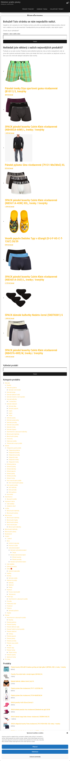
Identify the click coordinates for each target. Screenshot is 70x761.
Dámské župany (11, 429)
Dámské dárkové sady (13, 394)
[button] (67, 733)
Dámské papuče (13, 408)
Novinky (9, 576)
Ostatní (7, 536)
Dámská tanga (42, 9)
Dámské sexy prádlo (13, 425)
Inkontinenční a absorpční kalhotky (17, 432)
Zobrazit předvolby (35, 757)
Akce (8, 541)
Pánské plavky (11, 638)
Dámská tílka (12, 406)
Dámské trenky (11, 427)
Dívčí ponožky (12, 490)
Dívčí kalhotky (12, 487)
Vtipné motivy (13, 652)
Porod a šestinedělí (14, 592)
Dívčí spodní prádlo (12, 485)
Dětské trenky (11, 478)
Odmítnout (35, 752)
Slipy (10, 645)
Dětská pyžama (11, 464)
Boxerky (11, 620)
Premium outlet (13, 545)
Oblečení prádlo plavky (10, 2)
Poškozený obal (11, 603)
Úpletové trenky (11, 657)
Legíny (10, 411)
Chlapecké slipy (13, 457)
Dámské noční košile (15, 390)
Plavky (10, 587)
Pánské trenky (11, 650)
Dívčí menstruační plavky (16, 483)
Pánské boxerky (11, 624)
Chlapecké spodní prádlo (14, 448)
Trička (10, 415)
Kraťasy (11, 634)
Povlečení (9, 606)
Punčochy (10, 439)
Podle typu (10, 596)
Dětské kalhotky (11, 469)
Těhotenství (12, 594)
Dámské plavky (11, 418)
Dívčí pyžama (12, 492)
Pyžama (9, 608)
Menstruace (8, 515)
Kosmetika (10, 494)
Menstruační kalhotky (13, 434)
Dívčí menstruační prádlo (14, 480)
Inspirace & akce (10, 501)
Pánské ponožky (28, 9)
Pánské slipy (10, 648)
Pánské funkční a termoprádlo (15, 629)
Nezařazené (8, 534)
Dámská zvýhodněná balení (18, 550)
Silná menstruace (12, 525)
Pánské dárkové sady (13, 627)
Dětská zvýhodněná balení (18, 555)
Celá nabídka (10, 504)
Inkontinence (8, 497)
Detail (11, 95)
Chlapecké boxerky (14, 452)
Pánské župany (11, 655)
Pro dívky (7, 659)
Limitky (7, 508)
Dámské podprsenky (13, 420)
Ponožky (9, 601)
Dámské (7, 383)
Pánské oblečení (11, 631)
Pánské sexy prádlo (12, 643)
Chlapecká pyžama (14, 450)
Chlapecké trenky (57, 9)
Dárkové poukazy (12, 566)
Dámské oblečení (12, 404)
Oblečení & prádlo (12, 580)
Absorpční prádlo (12, 499)
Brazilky (9, 385)
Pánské (7, 615)
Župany (9, 613)
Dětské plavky (11, 473)
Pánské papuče (11, 636)
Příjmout (35, 747)
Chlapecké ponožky (14, 455)
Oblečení (11, 585)
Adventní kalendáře (14, 571)
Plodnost (9, 590)
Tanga (14, 552)
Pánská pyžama (11, 622)
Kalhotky (11, 583)
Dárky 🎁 (9, 569)
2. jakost (9, 538)
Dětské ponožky (11, 476)
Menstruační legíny (12, 520)
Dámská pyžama (12, 387)
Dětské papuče (11, 471)
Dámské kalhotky (12, 399)
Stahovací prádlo (12, 441)
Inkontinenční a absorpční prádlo (18, 599)
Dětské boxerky (11, 466)
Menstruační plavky (12, 436)
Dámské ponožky (12, 422)
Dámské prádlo (13, 578)
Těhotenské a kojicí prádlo (14, 443)
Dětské (7, 446)
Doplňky (9, 573)
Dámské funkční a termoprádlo (16, 397)
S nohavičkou (12, 401)
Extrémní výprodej (14, 543)
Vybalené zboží (11, 506)
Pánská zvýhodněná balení (18, 562)
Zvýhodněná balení (14, 548)
